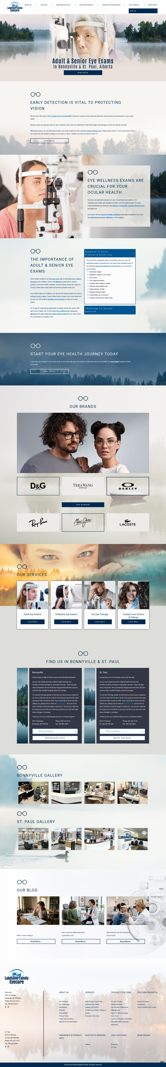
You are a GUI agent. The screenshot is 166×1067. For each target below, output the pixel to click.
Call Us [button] (133, 11)
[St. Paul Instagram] (8, 1046)
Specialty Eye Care (63, 5)
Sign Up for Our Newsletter (68, 1022)
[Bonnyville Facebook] (5, 1007)
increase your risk (55, 279)
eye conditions (61, 311)
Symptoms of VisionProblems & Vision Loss (98, 253)
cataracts (73, 311)
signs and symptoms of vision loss (108, 266)
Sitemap (62, 1010)
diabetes (109, 217)
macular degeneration (136, 206)
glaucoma (33, 314)
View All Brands (83, 505)
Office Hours (46, 731)
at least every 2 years (38, 296)
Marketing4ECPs (78, 1065)
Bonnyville (114, 1044)
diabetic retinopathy (119, 206)
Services (44, 5)
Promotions (63, 1007)
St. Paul (113, 1047)
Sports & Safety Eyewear (119, 1013)
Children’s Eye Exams (92, 1004)
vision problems (92, 131)
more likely (115, 362)
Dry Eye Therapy (116, 1001)
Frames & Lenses (143, 1001)
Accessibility (63, 1013)
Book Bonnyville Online (55, 738)
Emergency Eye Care (92, 1016)
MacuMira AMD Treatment (120, 1022)
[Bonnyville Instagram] (8, 1007)
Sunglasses (141, 1004)
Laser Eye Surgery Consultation (121, 1019)
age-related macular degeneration (54, 314)
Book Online (153, 5)
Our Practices (63, 1001)
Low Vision (115, 1016)
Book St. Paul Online (122, 738)
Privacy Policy (64, 1016)
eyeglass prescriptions (56, 299)
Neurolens (114, 1025)
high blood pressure (97, 217)
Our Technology (64, 1004)
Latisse (87, 1044)
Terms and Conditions (66, 1019)
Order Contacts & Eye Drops (146, 1007)
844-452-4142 (129, 703)
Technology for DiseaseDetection (99, 310)
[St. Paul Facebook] (5, 1046)
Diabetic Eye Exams (91, 1007)
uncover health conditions (111, 214)
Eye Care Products (86, 5)
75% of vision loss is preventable (59, 116)
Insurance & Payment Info (111, 5)
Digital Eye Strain (116, 1004)
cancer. (121, 217)
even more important (48, 308)
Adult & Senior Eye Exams (93, 1001)
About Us (28, 5)
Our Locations (134, 5)
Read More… (43, 941)
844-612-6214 (61, 703)
